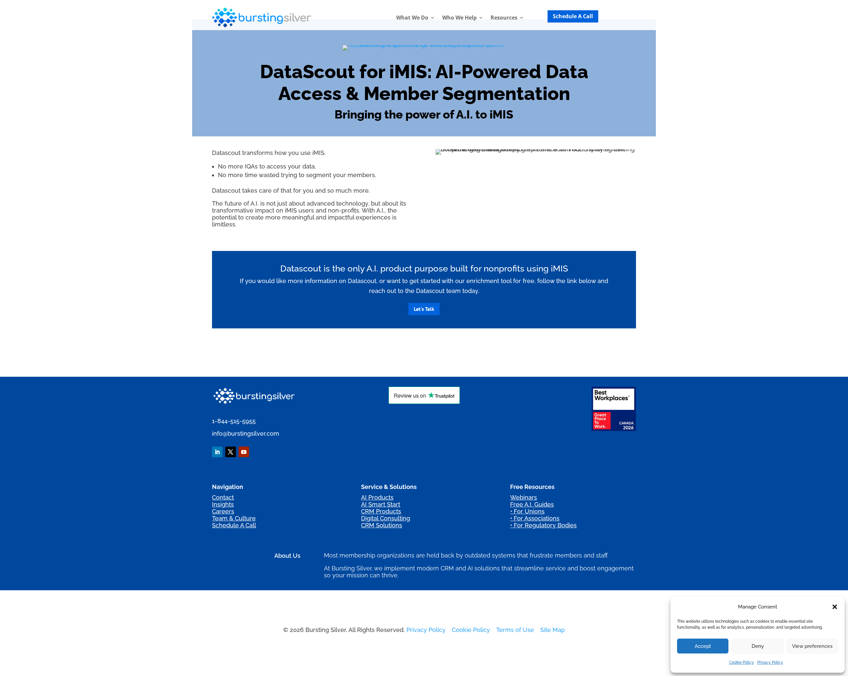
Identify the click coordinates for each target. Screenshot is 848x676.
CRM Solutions (381, 525)
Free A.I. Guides (532, 504)
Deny (758, 646)
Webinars (523, 497)
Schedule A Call (573, 16)
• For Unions (527, 511)
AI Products (377, 497)
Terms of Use (515, 629)
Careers (223, 511)
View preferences (812, 646)
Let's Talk (424, 309)
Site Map (552, 629)
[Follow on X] (230, 452)
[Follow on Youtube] (243, 452)
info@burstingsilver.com (245, 433)
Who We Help (459, 17)
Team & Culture (234, 518)
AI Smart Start (380, 504)
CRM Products (381, 511)
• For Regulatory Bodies (543, 525)
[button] (834, 607)
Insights (223, 504)
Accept (703, 646)
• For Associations (534, 518)
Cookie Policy (741, 662)
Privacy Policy (770, 662)
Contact (223, 497)
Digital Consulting (385, 518)
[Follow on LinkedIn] (217, 452)
